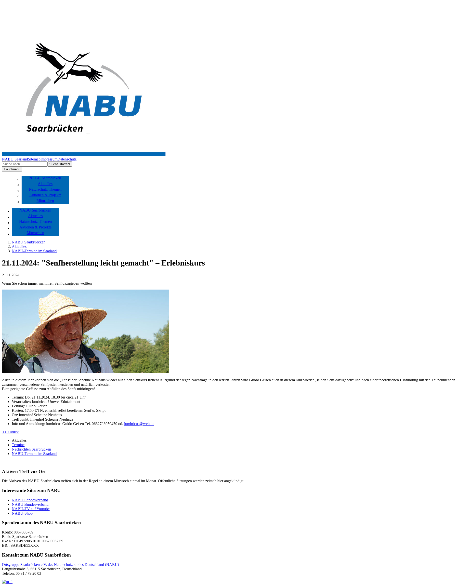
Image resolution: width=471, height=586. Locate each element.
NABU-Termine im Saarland (34, 251)
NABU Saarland (15, 159)
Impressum (48, 159)
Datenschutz (67, 159)
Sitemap (34, 159)
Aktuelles (45, 183)
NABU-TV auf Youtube (31, 509)
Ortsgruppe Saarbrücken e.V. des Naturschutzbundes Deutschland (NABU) (60, 564)
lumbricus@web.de (139, 424)
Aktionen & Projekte (45, 195)
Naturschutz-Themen (45, 189)
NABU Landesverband (30, 500)
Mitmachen (45, 200)
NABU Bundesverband (30, 504)
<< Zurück (10, 432)
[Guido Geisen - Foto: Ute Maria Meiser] (85, 372)
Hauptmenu (12, 169)
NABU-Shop (22, 513)
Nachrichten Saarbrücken (31, 449)
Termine (18, 445)
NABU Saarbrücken (45, 178)
